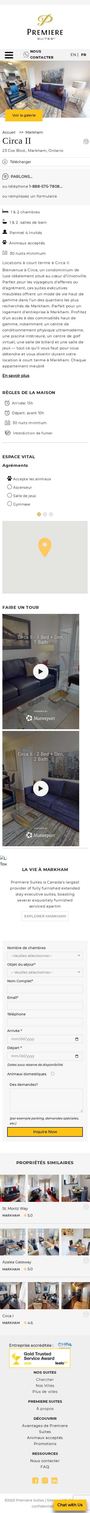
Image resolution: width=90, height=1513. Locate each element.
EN (73, 54)
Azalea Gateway (16, 1262)
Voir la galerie (24, 115)
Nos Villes (45, 1385)
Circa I (8, 1316)
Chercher (45, 1379)
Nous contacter (42, 54)
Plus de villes (45, 1391)
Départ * (14, 1048)
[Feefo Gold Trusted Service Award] (39, 1358)
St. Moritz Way (15, 1208)
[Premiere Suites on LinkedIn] (54, 1480)
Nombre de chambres (26, 948)
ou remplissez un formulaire (29, 196)
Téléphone (16, 1014)
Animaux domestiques (26, 1074)
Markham (34, 132)
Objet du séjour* (21, 964)
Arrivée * (14, 1031)
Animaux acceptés (45, 1437)
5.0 (30, 1215)
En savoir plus (15, 375)
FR (83, 54)
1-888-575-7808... (45, 186)
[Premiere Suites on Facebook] (35, 1480)
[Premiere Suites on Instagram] (45, 1480)
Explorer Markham (45, 916)
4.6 (30, 1323)
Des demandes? (24, 1084)
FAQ (45, 1466)
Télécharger (20, 162)
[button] (44, 547)
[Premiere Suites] (45, 27)
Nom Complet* (20, 981)
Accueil (8, 132)
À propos (45, 1408)
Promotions (45, 1443)
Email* (12, 997)
